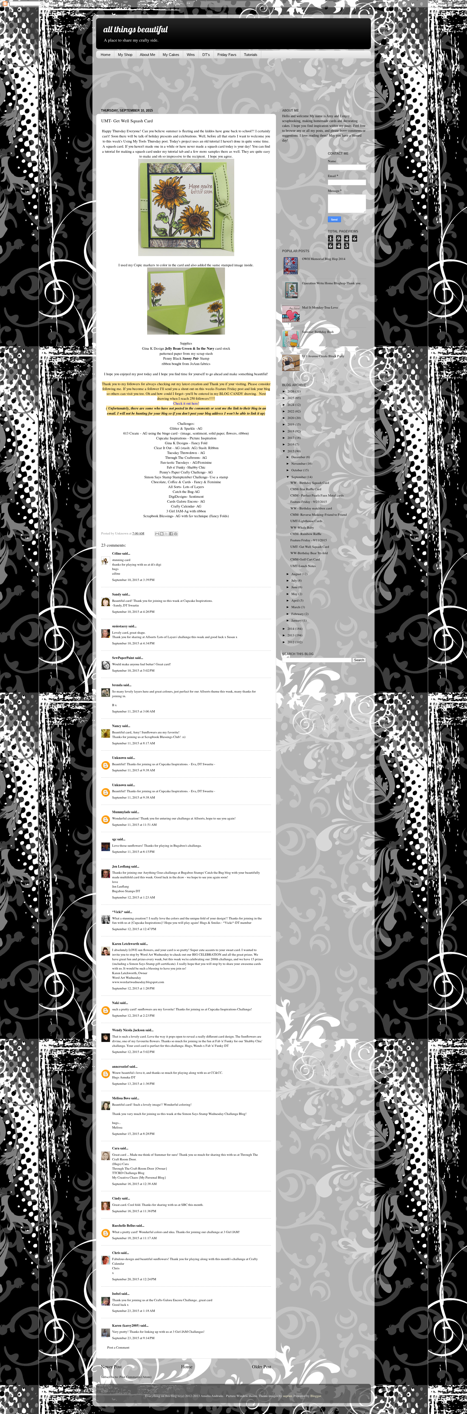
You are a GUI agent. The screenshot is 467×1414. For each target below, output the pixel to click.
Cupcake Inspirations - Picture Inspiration (186, 438)
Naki (115, 1002)
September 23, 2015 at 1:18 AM (133, 1310)
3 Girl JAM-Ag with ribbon (186, 510)
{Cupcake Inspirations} (146, 922)
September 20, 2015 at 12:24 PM (134, 1279)
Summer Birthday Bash (318, 331)
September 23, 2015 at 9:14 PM (133, 1338)
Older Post (261, 1366)
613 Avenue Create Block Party (323, 356)
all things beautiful (135, 29)
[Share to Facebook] (171, 533)
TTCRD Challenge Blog (128, 1173)
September (299, 477)
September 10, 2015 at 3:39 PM (133, 580)
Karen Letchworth (125, 943)
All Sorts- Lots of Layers (186, 486)
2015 (291, 451)
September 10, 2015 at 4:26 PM (133, 611)
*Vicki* (117, 911)
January (297, 620)
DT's (206, 55)
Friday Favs (226, 55)
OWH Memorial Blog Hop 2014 (323, 259)
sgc (114, 839)
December (298, 457)
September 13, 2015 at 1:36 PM (133, 1083)
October (297, 470)
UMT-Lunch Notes (303, 566)
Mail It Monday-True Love (320, 307)
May (294, 594)
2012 (291, 642)
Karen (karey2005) (126, 1325)
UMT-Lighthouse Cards (306, 521)
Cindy (116, 1198)
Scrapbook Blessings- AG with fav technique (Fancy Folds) (186, 515)
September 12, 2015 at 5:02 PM (133, 1051)
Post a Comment (118, 1347)
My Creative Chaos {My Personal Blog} (139, 1177)
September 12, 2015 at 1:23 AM (133, 897)
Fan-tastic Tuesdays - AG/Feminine (186, 462)
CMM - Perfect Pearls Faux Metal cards (317, 495)
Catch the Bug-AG (186, 491)
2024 (291, 404)
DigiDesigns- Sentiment (186, 496)
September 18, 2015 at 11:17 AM (134, 1238)
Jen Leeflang (121, 866)
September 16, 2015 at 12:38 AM (134, 1184)
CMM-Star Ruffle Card (305, 489)
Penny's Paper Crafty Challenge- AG (186, 472)
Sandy (116, 594)
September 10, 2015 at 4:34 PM (133, 643)
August (296, 574)
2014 (291, 628)
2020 (291, 418)
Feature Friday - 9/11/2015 (308, 540)
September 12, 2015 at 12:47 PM (134, 929)
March (296, 607)
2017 (291, 438)
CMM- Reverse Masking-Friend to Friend (318, 514)
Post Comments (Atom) (135, 1377)
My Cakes (171, 55)
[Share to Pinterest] (175, 533)
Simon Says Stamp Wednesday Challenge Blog (213, 1114)
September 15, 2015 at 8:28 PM (133, 1133)
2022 (291, 411)
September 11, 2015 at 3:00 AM (133, 711)
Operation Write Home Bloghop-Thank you (331, 283)
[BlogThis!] (161, 533)
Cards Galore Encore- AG (186, 501)
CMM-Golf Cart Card (305, 559)
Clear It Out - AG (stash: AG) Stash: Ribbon (186, 447)
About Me (147, 55)
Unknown (119, 757)
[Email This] (157, 533)
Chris (116, 1252)
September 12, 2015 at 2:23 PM (133, 1015)
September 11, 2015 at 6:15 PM (133, 851)
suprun (287, 1396)
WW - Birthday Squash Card (309, 482)
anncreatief (120, 1066)
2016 (291, 444)
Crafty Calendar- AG (186, 506)
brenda (117, 685)
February (298, 614)
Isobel (116, 1293)
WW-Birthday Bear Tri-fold (309, 553)
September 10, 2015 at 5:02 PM (133, 670)
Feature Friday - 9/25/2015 (308, 501)
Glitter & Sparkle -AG (186, 428)
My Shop (125, 55)
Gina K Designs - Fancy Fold (186, 442)
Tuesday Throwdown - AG (186, 452)
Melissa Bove (121, 1098)
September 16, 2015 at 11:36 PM (134, 1211)
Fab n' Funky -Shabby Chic (186, 467)
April (295, 600)
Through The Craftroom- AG (186, 457)
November (298, 463)
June (294, 587)
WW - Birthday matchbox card (311, 508)
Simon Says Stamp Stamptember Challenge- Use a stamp (186, 476)
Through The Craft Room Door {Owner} (139, 1168)
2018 (291, 431)
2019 (291, 424)
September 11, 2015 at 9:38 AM (133, 770)
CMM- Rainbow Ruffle (305, 534)
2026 (291, 391)
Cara (115, 1148)
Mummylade (121, 811)
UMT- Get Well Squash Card (309, 546)
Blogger (315, 1396)
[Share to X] (166, 533)
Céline (116, 553)
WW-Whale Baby (302, 527)
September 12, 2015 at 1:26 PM (133, 988)
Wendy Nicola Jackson (128, 1030)
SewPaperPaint (123, 657)
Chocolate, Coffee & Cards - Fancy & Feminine (186, 481)
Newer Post (111, 1366)
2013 (291, 635)
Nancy (116, 725)
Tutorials (250, 55)
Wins (191, 55)
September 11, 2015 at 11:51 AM (134, 824)
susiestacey (120, 626)
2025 (291, 398)
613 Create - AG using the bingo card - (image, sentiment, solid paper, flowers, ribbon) (186, 433)
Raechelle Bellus (123, 1225)
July (294, 580)
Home (105, 55)
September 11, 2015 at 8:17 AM (133, 743)
